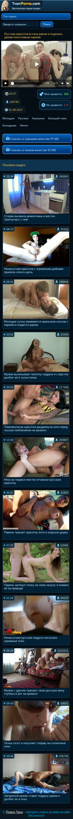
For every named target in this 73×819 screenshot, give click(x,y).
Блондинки (9, 125)
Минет (24, 125)
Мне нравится (52, 94)
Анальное (38, 118)
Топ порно (9, 16)
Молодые (9, 118)
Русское (23, 118)
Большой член (57, 118)
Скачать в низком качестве (33, 150)
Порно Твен (14, 812)
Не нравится (53, 105)
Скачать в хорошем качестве (34, 139)
